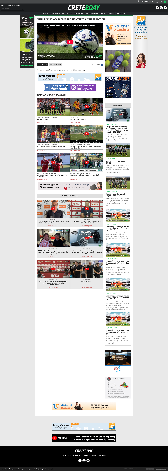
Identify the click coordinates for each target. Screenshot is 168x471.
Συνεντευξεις (53, 219)
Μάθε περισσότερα (161, 469)
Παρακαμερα (86, 280)
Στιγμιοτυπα (42, 64)
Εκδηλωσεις (86, 249)
